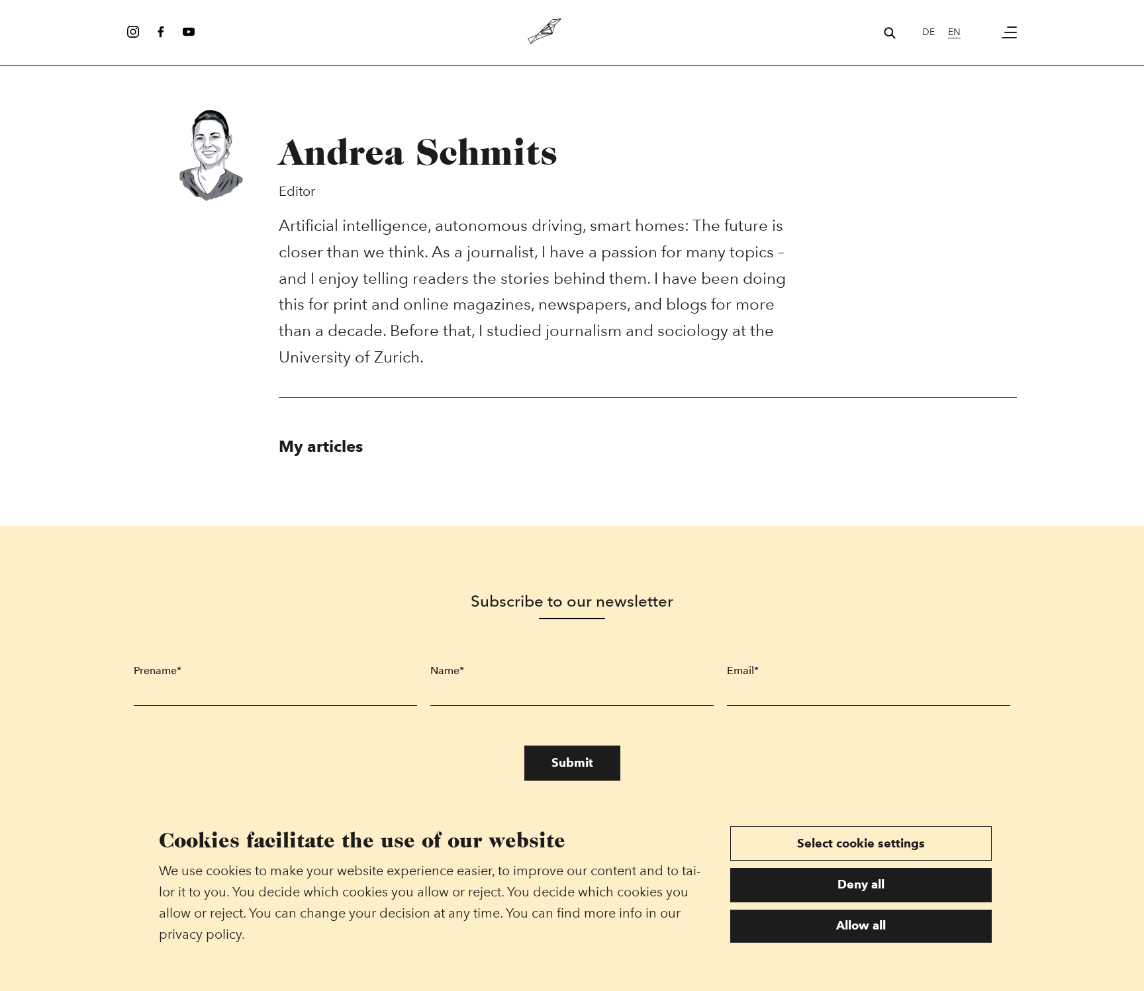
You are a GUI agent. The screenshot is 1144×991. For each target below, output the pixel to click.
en (954, 32)
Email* (743, 670)
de (928, 32)
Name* (447, 670)
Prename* (157, 670)
